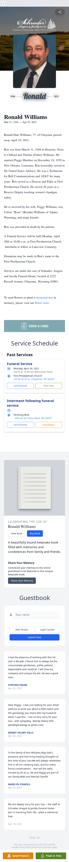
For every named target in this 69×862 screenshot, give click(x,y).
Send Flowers (49, 424)
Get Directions (20, 385)
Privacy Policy (25, 847)
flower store (42, 303)
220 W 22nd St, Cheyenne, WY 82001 (34, 379)
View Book (16, 533)
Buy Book (35, 533)
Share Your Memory (22, 580)
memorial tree (44, 297)
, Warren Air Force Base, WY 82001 (33, 418)
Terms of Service (43, 847)
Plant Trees (49, 385)
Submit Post (34, 637)
